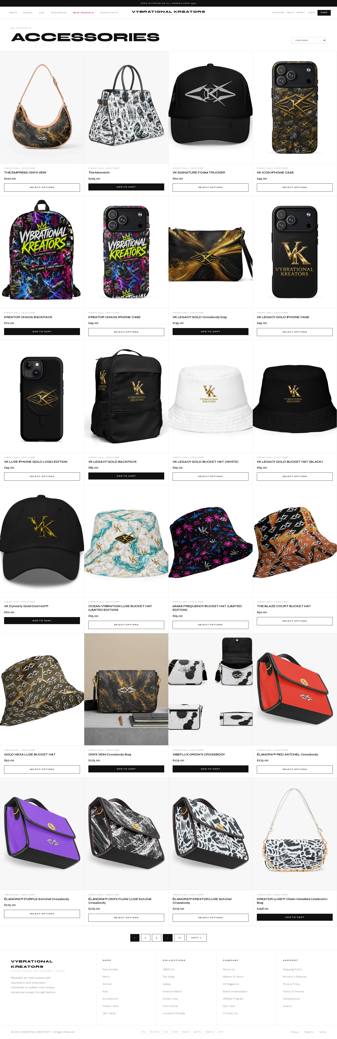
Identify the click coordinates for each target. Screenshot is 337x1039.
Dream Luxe (170, 998)
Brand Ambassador (235, 991)
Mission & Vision (233, 976)
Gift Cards (109, 1013)
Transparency (291, 998)
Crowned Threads (174, 1013)
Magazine (278, 12)
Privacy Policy (291, 984)
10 (179, 938)
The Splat (169, 976)
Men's (13, 12)
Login (311, 12)
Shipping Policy (292, 969)
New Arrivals (83, 12)
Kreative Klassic (172, 991)
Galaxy (167, 984)
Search (301, 12)
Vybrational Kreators (168, 12)
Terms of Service (293, 991)
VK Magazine (231, 984)
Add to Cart (126, 187)
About (290, 12)
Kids (41, 12)
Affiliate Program (233, 998)
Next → (196, 938)
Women (28, 12)
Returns (309, 1032)
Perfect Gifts (109, 12)
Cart (324, 12)
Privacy (295, 1032)
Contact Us (230, 1013)
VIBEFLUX (168, 969)
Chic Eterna (170, 1006)
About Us (229, 969)
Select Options (42, 187)
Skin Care (229, 1006)
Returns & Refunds (294, 976)
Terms (322, 1032)
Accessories (59, 12)
